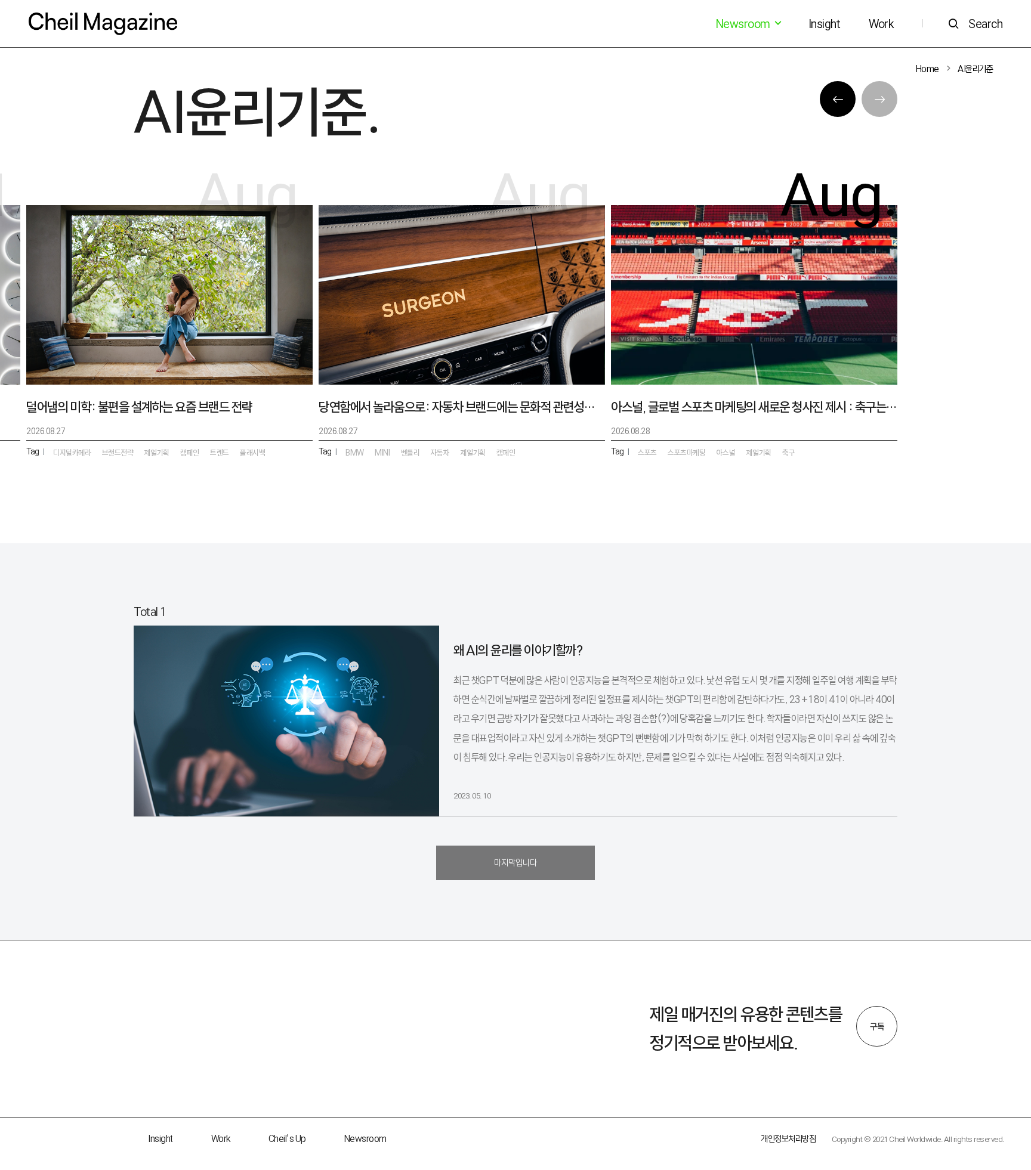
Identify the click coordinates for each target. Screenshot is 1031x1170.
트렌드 (219, 452)
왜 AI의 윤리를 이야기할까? (517, 650)
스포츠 (647, 452)
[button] (838, 99)
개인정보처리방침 (788, 1138)
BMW (354, 452)
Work (881, 24)
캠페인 (506, 452)
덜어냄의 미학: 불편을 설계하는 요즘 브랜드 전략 (139, 407)
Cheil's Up (287, 1138)
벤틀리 (410, 452)
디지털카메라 (72, 452)
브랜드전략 (118, 452)
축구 (788, 452)
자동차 (440, 452)
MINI (382, 452)
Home (927, 69)
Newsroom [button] (744, 24)
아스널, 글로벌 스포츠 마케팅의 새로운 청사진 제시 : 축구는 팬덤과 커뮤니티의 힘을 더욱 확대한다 (754, 407)
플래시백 (252, 452)
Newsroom (365, 1138)
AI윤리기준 (975, 69)
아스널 (726, 452)
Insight (824, 24)
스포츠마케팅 (686, 452)
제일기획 (758, 452)
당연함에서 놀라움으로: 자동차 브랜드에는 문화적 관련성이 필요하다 (462, 407)
